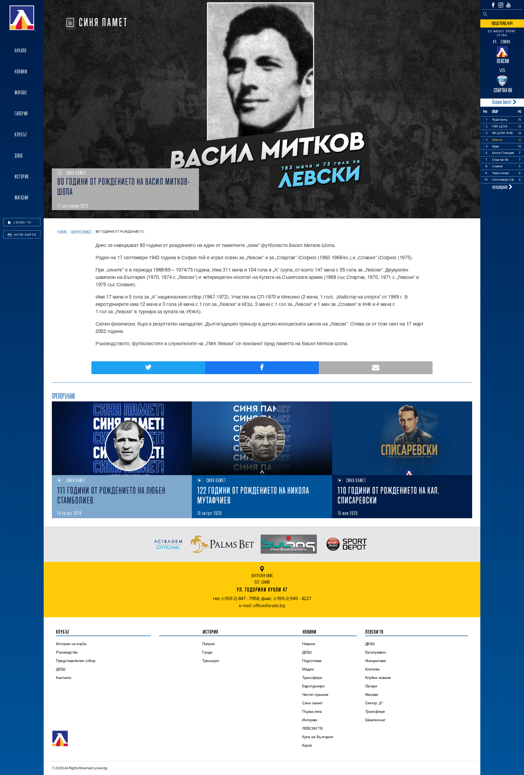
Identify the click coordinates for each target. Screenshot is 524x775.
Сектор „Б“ (374, 703)
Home (62, 231)
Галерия (21, 114)
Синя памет (81, 231)
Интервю (309, 720)
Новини (21, 71)
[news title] (122, 438)
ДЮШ (19, 156)
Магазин (22, 198)
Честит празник (315, 694)
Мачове (21, 93)
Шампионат (375, 720)
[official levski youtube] (508, 4)
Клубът (21, 135)
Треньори (210, 660)
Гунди (207, 652)
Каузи (307, 745)
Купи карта (24, 235)
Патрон (208, 643)
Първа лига (312, 711)
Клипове (372, 669)
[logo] (22, 17)
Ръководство (67, 652)
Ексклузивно (375, 652)
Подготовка (311, 660)
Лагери (371, 686)
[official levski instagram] (500, 5)
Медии (308, 669)
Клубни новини (378, 677)
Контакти (63, 677)
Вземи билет (502, 102)
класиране (500, 186)
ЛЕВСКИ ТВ (312, 728)
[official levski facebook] (493, 4)
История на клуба (71, 643)
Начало (20, 50)
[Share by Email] (375, 367)
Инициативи (375, 660)
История (22, 177)
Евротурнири (313, 686)
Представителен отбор (76, 660)
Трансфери (312, 677)
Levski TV (22, 222)
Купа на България (317, 737)
